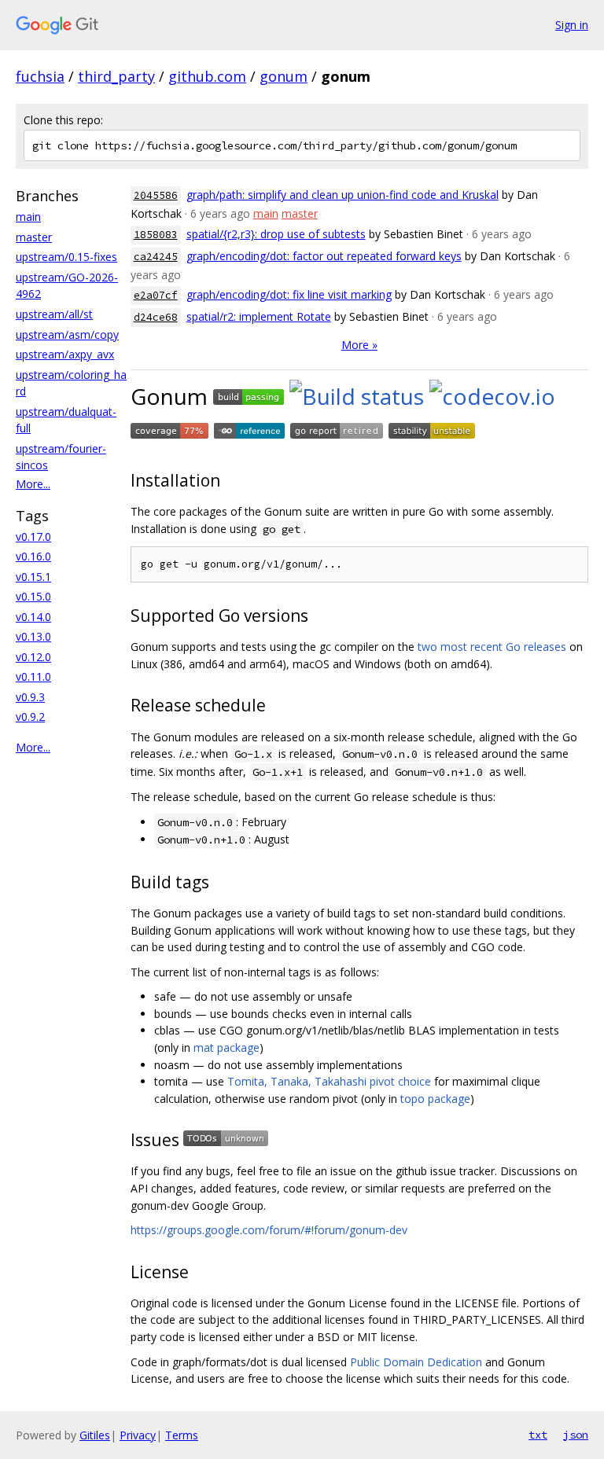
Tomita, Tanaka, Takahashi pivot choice (329, 1081)
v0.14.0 (33, 616)
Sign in (571, 24)
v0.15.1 (33, 576)
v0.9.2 (30, 716)
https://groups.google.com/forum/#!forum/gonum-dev (269, 1229)
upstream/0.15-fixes (66, 256)
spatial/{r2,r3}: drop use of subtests (276, 233)
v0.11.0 (33, 676)
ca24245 (156, 256)
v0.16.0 (33, 556)
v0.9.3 (30, 696)
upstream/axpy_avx (65, 354)
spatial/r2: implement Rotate (258, 316)
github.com (207, 76)
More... (33, 483)
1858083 (156, 234)
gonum (284, 76)
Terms (181, 1435)
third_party (116, 76)
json (575, 1435)
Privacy (138, 1435)
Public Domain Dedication (416, 1361)
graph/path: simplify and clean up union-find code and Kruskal (342, 194)
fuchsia (40, 76)
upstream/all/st (54, 314)
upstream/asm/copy (67, 334)
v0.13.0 (33, 636)
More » (359, 344)
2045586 (156, 195)
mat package (226, 1047)
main (28, 216)
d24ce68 (156, 317)
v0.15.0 (33, 596)
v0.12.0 (33, 656)
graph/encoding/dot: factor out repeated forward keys (324, 255)
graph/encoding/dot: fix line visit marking (289, 294)
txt (537, 1435)
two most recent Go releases (492, 646)
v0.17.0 (33, 536)
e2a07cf (156, 295)
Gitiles (94, 1435)
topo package (435, 1098)
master (34, 237)
